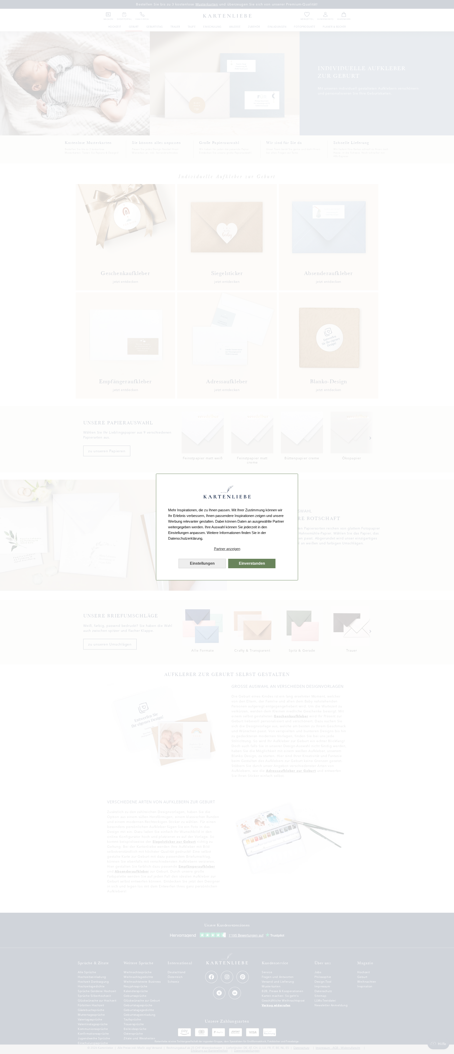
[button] (227, 549)
